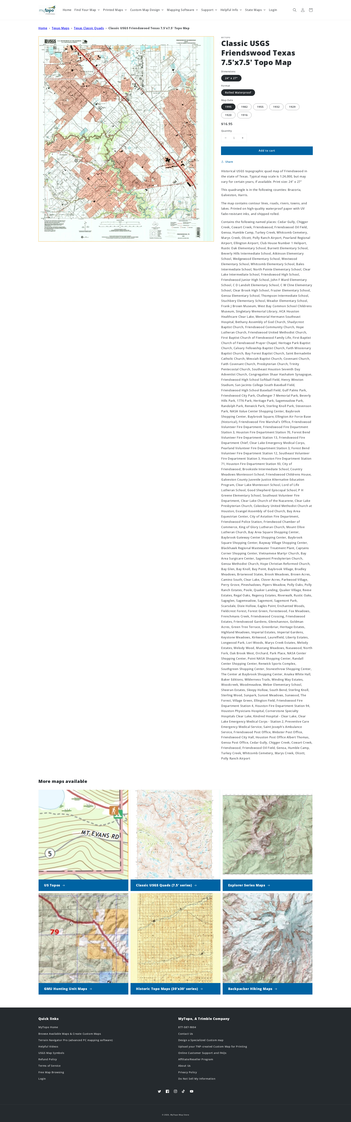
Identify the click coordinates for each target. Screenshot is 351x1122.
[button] (295, 10)
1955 (260, 106)
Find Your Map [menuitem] (85, 10)
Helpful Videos (48, 1046)
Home (42, 28)
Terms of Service (49, 1065)
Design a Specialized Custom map (201, 1040)
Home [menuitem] (67, 10)
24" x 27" (231, 78)
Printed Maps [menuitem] (113, 10)
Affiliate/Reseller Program (195, 1059)
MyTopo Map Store (179, 1114)
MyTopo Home (48, 1027)
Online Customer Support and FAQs (202, 1053)
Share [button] (229, 161)
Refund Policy (47, 1059)
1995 (228, 106)
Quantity (226, 130)
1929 (292, 106)
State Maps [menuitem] (253, 10)
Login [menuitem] (273, 10)
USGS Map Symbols (51, 1053)
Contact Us (185, 1033)
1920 (228, 115)
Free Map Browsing (51, 1072)
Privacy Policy (187, 1072)
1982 (244, 106)
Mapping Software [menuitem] (180, 10)
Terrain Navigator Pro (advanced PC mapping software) (75, 1040)
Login (42, 1078)
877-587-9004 (187, 1027)
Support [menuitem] (207, 10)
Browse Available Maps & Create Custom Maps (69, 1033)
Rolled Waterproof (238, 92)
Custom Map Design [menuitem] (145, 10)
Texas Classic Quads (89, 28)
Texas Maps (60, 28)
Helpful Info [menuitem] (229, 10)
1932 (276, 106)
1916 (244, 115)
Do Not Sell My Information (197, 1078)
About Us (184, 1065)
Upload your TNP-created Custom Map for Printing (212, 1046)
